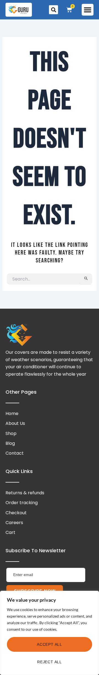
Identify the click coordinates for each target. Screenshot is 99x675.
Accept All (49, 644)
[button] (88, 10)
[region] (49, 633)
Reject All (49, 662)
